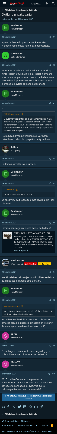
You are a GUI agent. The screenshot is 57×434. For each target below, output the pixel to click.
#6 (54, 222)
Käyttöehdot (8, 425)
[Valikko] (4, 3)
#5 (54, 183)
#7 (54, 272)
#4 (54, 158)
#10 (53, 373)
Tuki (37, 425)
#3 (54, 103)
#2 (54, 65)
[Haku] (53, 4)
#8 (54, 300)
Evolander (9, 18)
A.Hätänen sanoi (12, 114)
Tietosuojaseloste (25, 425)
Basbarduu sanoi (12, 306)
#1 (54, 37)
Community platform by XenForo (27, 431)
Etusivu (44, 425)
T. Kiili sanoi (9, 189)
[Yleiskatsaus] (47, 4)
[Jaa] (50, 37)
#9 (54, 345)
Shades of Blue (11, 421)
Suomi (26, 421)
